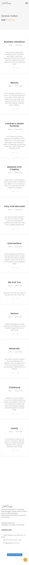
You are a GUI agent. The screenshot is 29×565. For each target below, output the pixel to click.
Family (14, 428)
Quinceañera (14, 243)
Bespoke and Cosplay (14, 168)
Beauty (14, 82)
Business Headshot (14, 41)
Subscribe (9, 490)
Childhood (14, 387)
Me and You (14, 282)
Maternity (14, 348)
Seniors (15, 313)
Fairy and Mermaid (14, 206)
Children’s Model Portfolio (14, 124)
